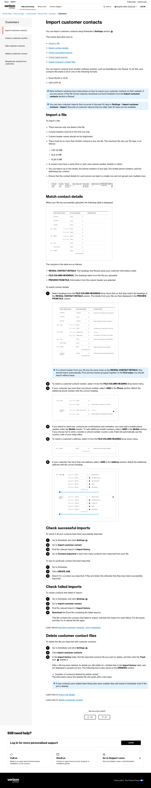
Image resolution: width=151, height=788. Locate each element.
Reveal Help (7, 13)
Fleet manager (19, 13)
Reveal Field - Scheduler (47, 13)
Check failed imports (58, 57)
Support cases (142, 2)
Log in (142, 7)
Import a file (54, 43)
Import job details (67, 694)
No (106, 717)
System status (131, 2)
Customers (62, 13)
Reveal (6, 2)
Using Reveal (31, 13)
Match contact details (58, 48)
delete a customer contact (71, 700)
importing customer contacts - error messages (79, 627)
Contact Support (56, 7)
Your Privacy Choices (132, 780)
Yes (91, 717)
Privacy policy (119, 780)
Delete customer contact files (62, 62)
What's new (42, 7)
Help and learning (27, 7)
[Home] (10, 6)
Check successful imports (60, 52)
